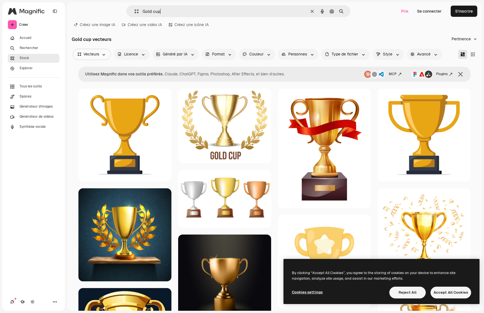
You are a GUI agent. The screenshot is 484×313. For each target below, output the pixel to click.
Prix (405, 11)
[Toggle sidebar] (54, 11)
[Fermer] (460, 74)
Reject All (407, 292)
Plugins (442, 74)
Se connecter (429, 11)
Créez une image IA (97, 24)
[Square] (472, 54)
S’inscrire (464, 11)
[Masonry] (462, 54)
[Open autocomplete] (134, 11)
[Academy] (22, 301)
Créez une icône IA (191, 24)
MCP (393, 74)
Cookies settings (307, 292)
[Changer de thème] (32, 301)
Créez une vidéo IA (145, 24)
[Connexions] (12, 301)
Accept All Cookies (451, 292)
